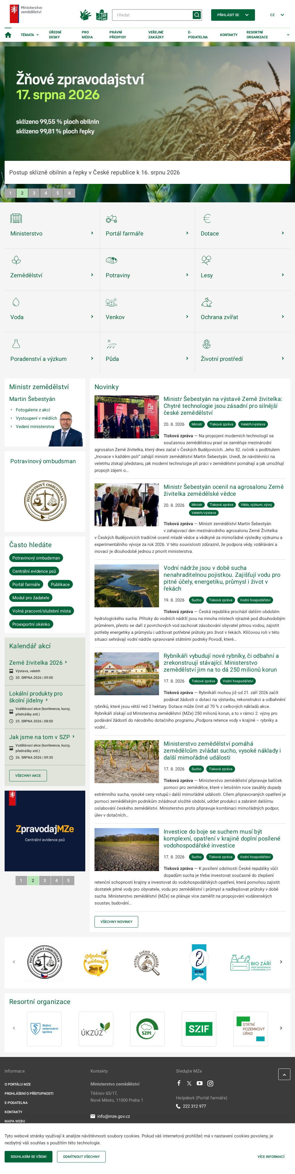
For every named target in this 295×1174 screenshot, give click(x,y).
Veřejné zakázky (156, 34)
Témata (27, 35)
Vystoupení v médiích (36, 418)
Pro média (87, 34)
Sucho (196, 600)
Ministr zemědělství (39, 387)
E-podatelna (198, 34)
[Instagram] (210, 1084)
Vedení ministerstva (35, 426)
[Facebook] (179, 1084)
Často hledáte (30, 545)
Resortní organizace (257, 34)
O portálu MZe (18, 1084)
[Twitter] (189, 1084)
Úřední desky (55, 34)
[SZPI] (147, 1029)
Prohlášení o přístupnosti (29, 1094)
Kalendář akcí (30, 646)
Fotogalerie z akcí (33, 409)
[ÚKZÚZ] (96, 1029)
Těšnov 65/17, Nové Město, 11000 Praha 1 (116, 1097)
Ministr (197, 424)
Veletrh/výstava (253, 424)
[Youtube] (200, 1084)
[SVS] (44, 1029)
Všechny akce (28, 776)
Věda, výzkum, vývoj (256, 505)
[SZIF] (199, 1029)
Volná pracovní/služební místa (41, 611)
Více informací (271, 1157)
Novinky (106, 387)
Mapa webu (15, 1121)
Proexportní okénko (31, 624)
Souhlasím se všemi (28, 1157)
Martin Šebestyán (32, 398)
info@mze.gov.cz (113, 1116)
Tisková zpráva (221, 424)
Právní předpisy (117, 34)
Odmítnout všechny (81, 1157)
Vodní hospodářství (255, 600)
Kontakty (228, 35)
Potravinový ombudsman (43, 461)
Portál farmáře (26, 584)
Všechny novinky (116, 922)
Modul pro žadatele (30, 597)
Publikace (60, 584)
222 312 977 (194, 1106)
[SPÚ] (250, 1029)
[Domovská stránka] (8, 35)
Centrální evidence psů (34, 571)
